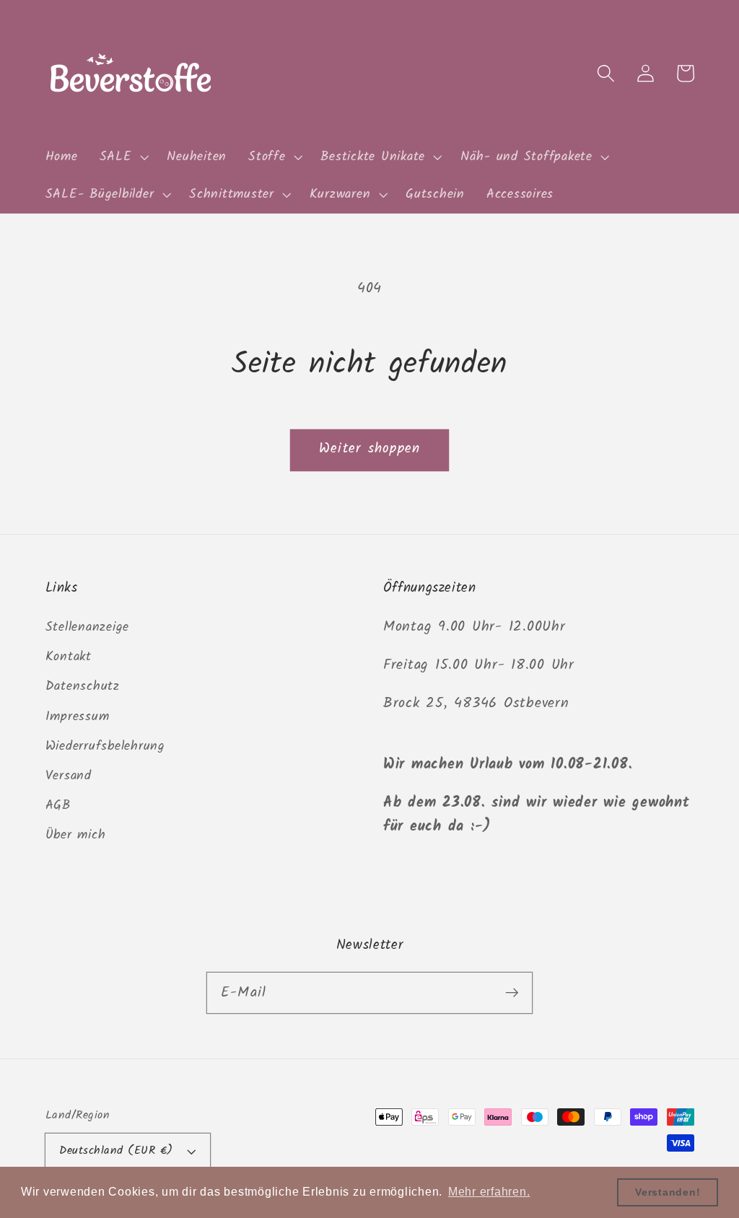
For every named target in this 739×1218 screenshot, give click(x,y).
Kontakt (68, 657)
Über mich (75, 835)
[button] (123, 157)
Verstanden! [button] (667, 1192)
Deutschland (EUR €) (116, 1151)
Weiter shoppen (370, 449)
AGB (58, 805)
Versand (68, 776)
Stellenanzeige (87, 627)
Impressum (77, 716)
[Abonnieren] (512, 992)
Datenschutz (82, 686)
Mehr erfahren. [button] (489, 1192)
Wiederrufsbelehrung (105, 746)
